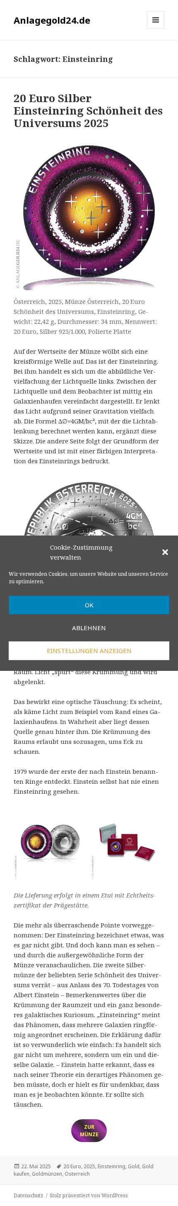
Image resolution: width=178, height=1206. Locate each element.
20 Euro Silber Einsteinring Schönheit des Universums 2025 (88, 110)
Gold (134, 1166)
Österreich (77, 1173)
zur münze (89, 1130)
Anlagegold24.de (52, 20)
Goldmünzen (47, 1173)
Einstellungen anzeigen (89, 650)
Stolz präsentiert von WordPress (89, 1195)
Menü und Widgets (155, 28)
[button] (165, 552)
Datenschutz (28, 1195)
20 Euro (72, 1166)
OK (89, 605)
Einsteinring (111, 1166)
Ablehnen (89, 628)
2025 (89, 1166)
